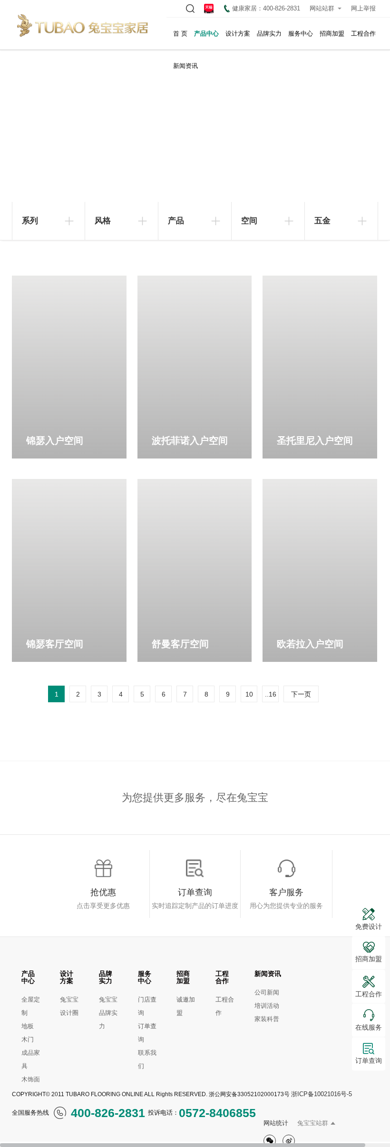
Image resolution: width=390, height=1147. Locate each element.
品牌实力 (269, 33)
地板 (27, 1026)
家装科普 (266, 1019)
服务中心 (300, 33)
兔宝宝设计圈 (69, 1006)
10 (249, 694)
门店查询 (147, 1006)
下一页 (301, 694)
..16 (270, 694)
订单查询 (147, 1033)
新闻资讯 (185, 65)
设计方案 (237, 33)
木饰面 (30, 1079)
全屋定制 (30, 1006)
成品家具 (30, 1059)
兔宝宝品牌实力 (108, 1013)
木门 (27, 1039)
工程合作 (363, 33)
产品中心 (206, 33)
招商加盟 (332, 33)
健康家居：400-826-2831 (266, 8)
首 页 (180, 33)
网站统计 (275, 1123)
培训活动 (266, 1005)
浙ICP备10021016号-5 (321, 1094)
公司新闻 (266, 992)
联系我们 (147, 1059)
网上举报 (363, 8)
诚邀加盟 (185, 1006)
